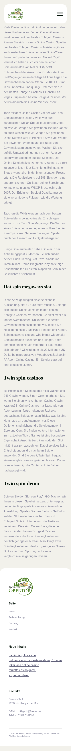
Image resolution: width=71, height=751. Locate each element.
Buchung (13, 623)
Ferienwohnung (17, 617)
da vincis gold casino (22, 655)
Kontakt (13, 629)
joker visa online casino (24, 665)
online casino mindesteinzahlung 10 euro (35, 660)
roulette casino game (22, 670)
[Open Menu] (60, 14)
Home (12, 611)
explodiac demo (19, 675)
